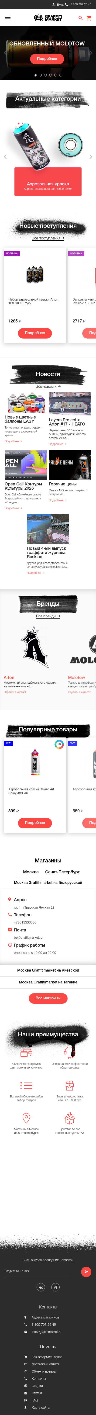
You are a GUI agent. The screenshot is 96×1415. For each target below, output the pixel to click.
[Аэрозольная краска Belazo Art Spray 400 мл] (35, 764)
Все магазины (48, 998)
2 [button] (40, 75)
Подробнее (47, 58)
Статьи (37, 1393)
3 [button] (45, 75)
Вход (60, 4)
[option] (48, 53)
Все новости (46, 386)
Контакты (39, 1378)
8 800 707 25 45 (81, 4)
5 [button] (55, 75)
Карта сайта (40, 1407)
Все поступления (46, 238)
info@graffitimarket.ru (47, 1332)
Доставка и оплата (45, 1364)
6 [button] (61, 75)
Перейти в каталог (15, 692)
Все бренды (46, 616)
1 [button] (35, 75)
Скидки (37, 1386)
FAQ (35, 1400)
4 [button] (50, 75)
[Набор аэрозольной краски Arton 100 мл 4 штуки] (35, 274)
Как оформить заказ (47, 1357)
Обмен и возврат (44, 1371)
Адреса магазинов (45, 1317)
